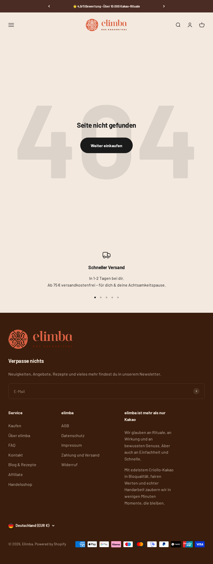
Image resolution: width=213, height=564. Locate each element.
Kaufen (14, 425)
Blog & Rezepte (22, 464)
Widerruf (69, 464)
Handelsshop (20, 484)
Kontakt (15, 454)
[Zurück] (49, 6)
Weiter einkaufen (106, 145)
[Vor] (164, 6)
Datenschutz (72, 435)
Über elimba (19, 435)
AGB (65, 425)
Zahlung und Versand (80, 454)
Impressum (71, 445)
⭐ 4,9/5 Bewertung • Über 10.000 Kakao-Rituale (106, 6)
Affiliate (15, 474)
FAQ (11, 445)
